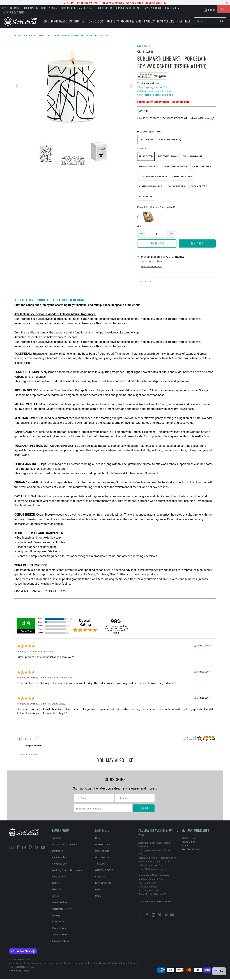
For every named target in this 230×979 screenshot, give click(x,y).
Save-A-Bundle (153, 8)
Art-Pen (185, 845)
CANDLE (147, 281)
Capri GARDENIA (201, 166)
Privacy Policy (59, 928)
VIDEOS (53, 8)
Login (211, 10)
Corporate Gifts (60, 863)
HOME (98, 838)
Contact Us (57, 851)
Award (55, 896)
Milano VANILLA (148, 166)
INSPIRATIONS (68, 8)
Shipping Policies (61, 941)
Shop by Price (59, 876)
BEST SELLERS (103, 883)
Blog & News (58, 921)
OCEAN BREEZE (198, 186)
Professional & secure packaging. (155, 94)
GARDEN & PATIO (104, 870)
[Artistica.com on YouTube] (42, 847)
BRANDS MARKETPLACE (128, 8)
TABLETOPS (101, 863)
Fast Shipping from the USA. (152, 87)
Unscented (146, 156)
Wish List (57, 889)
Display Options (34, 745)
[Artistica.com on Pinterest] (30, 847)
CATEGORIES (102, 851)
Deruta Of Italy (188, 838)
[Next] (131, 86)
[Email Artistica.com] (11, 847)
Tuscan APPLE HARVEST (153, 176)
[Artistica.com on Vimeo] (36, 847)
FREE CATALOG (30, 8)
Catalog (56, 915)
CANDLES (100, 876)
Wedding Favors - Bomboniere (67, 870)
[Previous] (17, 86)
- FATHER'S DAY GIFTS (13, 12)
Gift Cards (57, 883)
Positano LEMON (168, 156)
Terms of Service (60, 934)
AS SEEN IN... (86, 8)
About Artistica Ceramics (64, 844)
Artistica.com (23, 959)
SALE (98, 896)
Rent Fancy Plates (190, 849)
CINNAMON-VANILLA (150, 186)
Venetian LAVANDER (175, 166)
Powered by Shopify (19, 970)
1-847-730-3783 (10, 8)
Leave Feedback (60, 902)
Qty (139, 226)
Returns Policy (59, 857)
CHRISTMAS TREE (182, 176)
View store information (151, 267)
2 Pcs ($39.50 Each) (170, 139)
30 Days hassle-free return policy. (155, 91)
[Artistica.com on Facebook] (18, 847)
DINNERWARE (102, 844)
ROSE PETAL (145, 196)
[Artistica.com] (20, 21)
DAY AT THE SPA (176, 186)
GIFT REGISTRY (104, 8)
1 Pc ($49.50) (146, 139)
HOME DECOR (102, 857)
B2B (43, 8)
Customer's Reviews (62, 908)
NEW (97, 889)
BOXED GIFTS (172, 8)
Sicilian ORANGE (192, 156)
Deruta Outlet (188, 841)
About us (56, 838)
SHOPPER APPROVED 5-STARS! (154, 901)
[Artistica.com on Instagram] (24, 847)
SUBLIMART (145, 46)
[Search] (221, 21)
